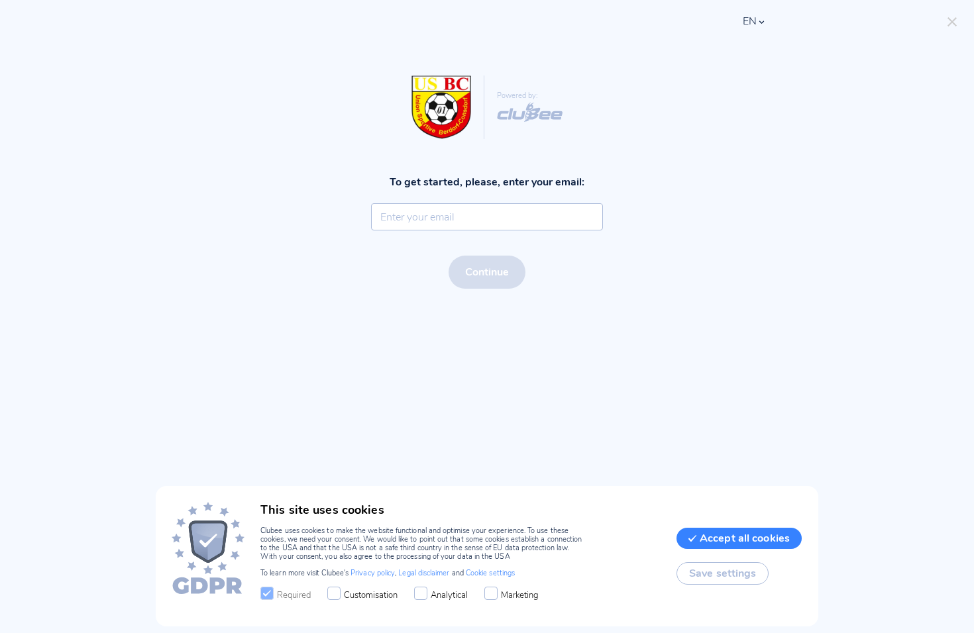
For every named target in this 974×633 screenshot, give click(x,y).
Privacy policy (373, 573)
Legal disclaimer (423, 573)
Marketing (520, 595)
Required (294, 595)
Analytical (449, 595)
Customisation (371, 595)
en (750, 21)
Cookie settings (490, 573)
